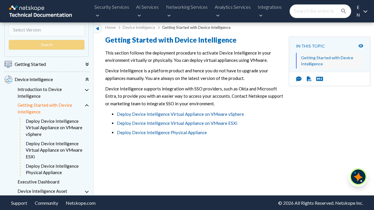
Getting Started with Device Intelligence (45, 108)
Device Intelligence (139, 27)
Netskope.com (81, 203)
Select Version (27, 29)
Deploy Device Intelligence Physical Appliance (52, 169)
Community (46, 203)
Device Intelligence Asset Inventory (42, 194)
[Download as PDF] (309, 79)
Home (110, 27)
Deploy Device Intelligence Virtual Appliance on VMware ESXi (54, 150)
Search (47, 44)
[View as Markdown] (317, 79)
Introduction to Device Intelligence (40, 93)
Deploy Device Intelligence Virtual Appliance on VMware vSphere (54, 127)
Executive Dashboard (38, 181)
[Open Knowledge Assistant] (358, 177)
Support (19, 203)
